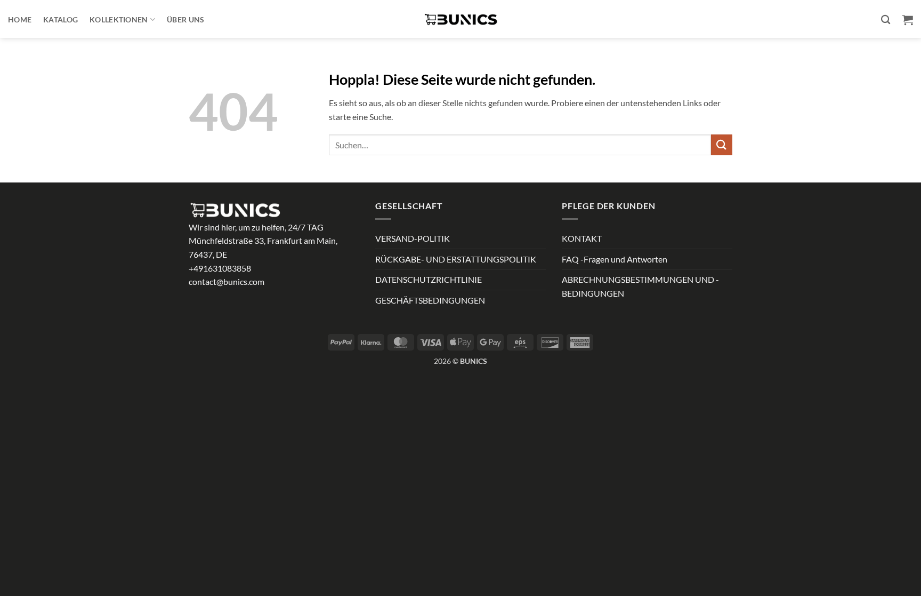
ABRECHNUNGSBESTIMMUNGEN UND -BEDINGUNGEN (640, 286)
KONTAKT (582, 238)
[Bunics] (460, 19)
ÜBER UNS (185, 19)
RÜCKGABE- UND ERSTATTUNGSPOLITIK (455, 259)
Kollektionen (119, 19)
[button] (907, 19)
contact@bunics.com (226, 281)
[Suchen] (885, 20)
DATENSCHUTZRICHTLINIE (428, 279)
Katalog (60, 19)
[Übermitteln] (721, 144)
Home (19, 19)
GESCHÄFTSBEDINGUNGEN (430, 300)
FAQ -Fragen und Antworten (614, 259)
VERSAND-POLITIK (412, 238)
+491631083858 (220, 268)
